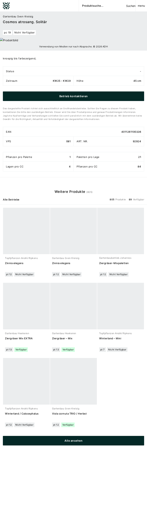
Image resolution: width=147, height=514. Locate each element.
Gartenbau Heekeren (17, 333)
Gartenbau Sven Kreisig (18, 16)
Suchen (131, 5)
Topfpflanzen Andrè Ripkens (21, 258)
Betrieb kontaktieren (73, 96)
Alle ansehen (73, 440)
